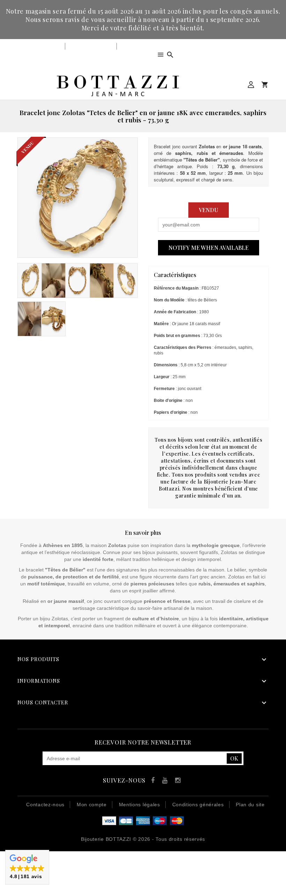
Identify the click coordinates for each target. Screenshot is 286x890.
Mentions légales (139, 804)
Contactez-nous (45, 804)
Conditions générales (198, 804)
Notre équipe (135, 46)
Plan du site (250, 804)
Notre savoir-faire (90, 46)
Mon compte (251, 84)
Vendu (208, 210)
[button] (27, 867)
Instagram (176, 781)
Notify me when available (208, 247)
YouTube (164, 781)
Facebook (151, 781)
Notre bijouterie (42, 46)
